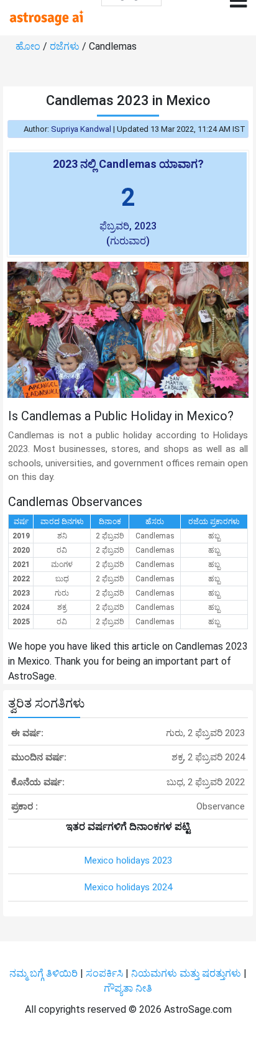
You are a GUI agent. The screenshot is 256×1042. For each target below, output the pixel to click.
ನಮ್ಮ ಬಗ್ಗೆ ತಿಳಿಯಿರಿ (44, 973)
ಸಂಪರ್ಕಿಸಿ (106, 973)
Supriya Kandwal (81, 129)
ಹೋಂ (29, 46)
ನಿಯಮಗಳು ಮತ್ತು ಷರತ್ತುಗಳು (186, 973)
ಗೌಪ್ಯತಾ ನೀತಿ (128, 988)
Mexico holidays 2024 (128, 887)
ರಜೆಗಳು (66, 46)
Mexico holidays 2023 (128, 860)
